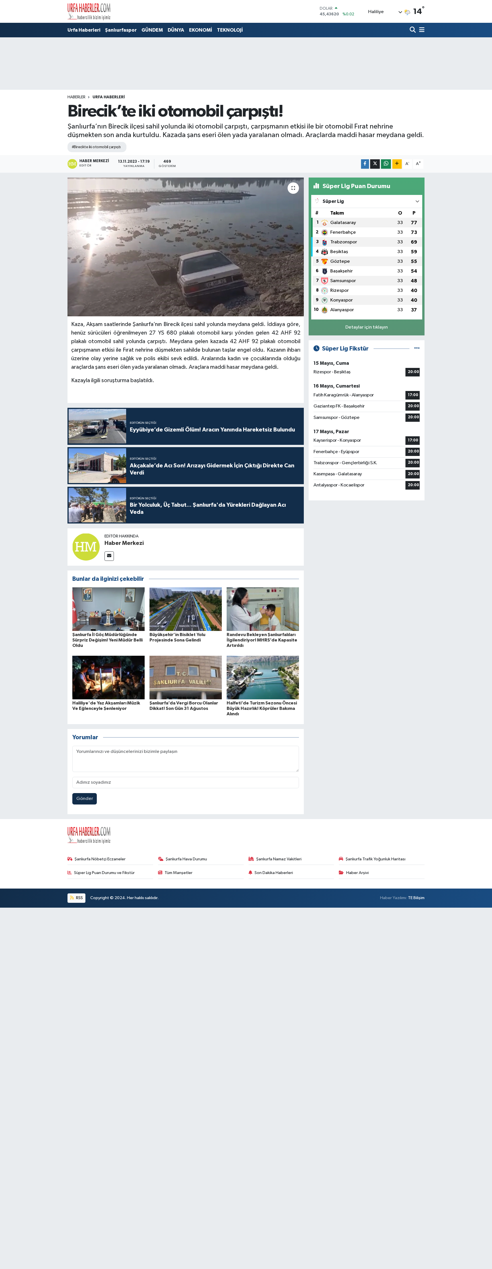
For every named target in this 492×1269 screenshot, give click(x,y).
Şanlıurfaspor (121, 30)
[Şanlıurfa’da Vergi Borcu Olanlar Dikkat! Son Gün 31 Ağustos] (185, 677)
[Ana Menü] (421, 30)
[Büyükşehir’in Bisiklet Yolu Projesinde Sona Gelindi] (185, 609)
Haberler (76, 97)
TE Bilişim (416, 898)
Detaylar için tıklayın (366, 327)
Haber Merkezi (124, 543)
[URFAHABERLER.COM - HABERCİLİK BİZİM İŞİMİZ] (88, 11)
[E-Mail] (109, 556)
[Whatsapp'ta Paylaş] (386, 164)
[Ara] (413, 30)
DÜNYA (176, 30)
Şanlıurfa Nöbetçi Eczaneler (100, 859)
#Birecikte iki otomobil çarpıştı (96, 147)
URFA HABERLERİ (109, 97)
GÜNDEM (152, 30)
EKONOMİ (200, 30)
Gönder (84, 798)
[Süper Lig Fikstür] (417, 348)
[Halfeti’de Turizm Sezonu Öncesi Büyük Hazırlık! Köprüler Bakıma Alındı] (263, 677)
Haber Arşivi (357, 873)
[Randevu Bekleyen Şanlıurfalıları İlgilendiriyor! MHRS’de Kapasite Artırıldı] (263, 609)
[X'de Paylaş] (375, 164)
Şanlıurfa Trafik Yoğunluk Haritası (375, 859)
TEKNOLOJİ (230, 30)
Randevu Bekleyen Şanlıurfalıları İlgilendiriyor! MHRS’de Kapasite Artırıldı (262, 640)
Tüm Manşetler (178, 873)
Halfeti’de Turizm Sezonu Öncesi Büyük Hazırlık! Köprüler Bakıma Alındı (262, 708)
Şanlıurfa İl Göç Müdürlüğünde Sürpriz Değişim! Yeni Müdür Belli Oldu (107, 640)
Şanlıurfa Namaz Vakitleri (279, 859)
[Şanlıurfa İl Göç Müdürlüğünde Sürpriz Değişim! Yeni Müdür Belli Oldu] (108, 609)
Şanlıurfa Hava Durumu (186, 859)
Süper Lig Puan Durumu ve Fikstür (104, 873)
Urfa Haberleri (83, 30)
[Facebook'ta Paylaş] (365, 164)
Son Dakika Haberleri (274, 873)
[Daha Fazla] (397, 164)
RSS (79, 898)
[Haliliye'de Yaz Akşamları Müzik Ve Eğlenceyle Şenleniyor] (108, 677)
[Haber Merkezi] (86, 546)
